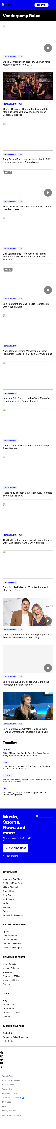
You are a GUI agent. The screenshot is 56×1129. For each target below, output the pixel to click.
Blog (5, 1000)
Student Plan (9, 891)
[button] (52, 5)
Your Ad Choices (8, 1089)
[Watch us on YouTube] (2, 1063)
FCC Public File (8, 1102)
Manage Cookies (9, 1110)
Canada (6, 1016)
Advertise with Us (11, 980)
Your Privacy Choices (11, 1098)
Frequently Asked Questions (15, 1037)
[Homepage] (11, 5)
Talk (20, 57)
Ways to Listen (9, 1004)
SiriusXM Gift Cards (11, 1012)
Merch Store (8, 1008)
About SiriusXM (10, 964)
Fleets (5, 911)
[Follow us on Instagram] (2, 1056)
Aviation (6, 907)
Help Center (8, 1041)
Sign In (6, 931)
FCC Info (5, 1106)
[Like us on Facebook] (2, 1052)
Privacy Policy (8, 1085)
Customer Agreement (11, 1080)
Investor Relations (11, 968)
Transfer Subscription (12, 943)
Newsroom (7, 972)
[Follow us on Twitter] (2, 1059)
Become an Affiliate (12, 976)
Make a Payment (10, 939)
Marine (6, 903)
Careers (6, 984)
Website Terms (8, 1076)
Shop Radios (8, 895)
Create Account (10, 935)
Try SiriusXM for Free (12, 883)
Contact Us (8, 1033)
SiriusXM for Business (13, 915)
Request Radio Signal (12, 947)
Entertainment (10, 57)
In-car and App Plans (12, 879)
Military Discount (10, 887)
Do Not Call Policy (9, 1093)
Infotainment (8, 899)
